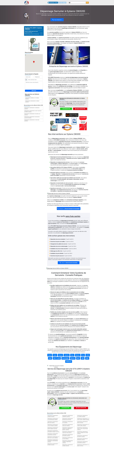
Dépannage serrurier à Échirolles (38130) (32, 114)
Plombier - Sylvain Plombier (48, 452)
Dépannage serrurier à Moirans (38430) (82, 439)
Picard (54, 355)
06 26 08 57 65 (62, 2)
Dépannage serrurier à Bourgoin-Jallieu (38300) (32, 117)
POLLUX (73, 358)
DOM (50, 358)
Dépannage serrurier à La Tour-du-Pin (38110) (68, 432)
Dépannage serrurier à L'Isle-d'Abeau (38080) (53, 425)
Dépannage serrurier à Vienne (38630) (67, 445)
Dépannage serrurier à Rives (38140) (82, 422)
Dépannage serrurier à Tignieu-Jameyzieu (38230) (67, 441)
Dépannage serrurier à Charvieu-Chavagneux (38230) (53, 440)
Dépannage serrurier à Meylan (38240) (53, 422)
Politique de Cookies (64, 450)
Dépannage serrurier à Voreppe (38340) (67, 416)
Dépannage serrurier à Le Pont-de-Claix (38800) (53, 437)
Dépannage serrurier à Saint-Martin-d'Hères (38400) (33, 111)
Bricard (60, 355)
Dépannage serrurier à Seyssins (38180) (67, 435)
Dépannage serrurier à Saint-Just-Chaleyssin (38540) (82, 428)
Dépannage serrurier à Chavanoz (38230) (82, 442)
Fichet (49, 355)
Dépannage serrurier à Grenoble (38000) (31, 108)
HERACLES (68, 361)
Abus (72, 355)
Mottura (78, 355)
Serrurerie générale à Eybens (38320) (32, 98)
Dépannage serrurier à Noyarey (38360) (82, 436)
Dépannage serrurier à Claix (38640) (67, 438)
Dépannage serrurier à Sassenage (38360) (53, 434)
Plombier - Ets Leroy (60, 452)
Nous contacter (80, 108)
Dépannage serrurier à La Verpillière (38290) (83, 425)
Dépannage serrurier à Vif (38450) (67, 422)
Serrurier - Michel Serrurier (79, 452)
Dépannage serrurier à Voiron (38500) (53, 416)
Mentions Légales (51, 450)
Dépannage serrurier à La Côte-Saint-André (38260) (83, 419)
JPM (83, 358)
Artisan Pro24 (69, 452)
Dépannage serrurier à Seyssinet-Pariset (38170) (53, 431)
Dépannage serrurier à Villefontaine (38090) (53, 419)
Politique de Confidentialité (75, 450)
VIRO (87, 358)
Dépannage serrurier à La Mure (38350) (83, 445)
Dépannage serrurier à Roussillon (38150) (67, 419)
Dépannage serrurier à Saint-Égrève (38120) (53, 428)
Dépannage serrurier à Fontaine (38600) (31, 120)
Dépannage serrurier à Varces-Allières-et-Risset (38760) (67, 428)
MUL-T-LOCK (57, 358)
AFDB (87, 355)
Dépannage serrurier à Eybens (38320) (32, 101)
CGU (57, 450)
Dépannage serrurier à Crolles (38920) (67, 425)
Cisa (83, 355)
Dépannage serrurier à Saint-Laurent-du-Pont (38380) (82, 432)
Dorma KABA (65, 358)
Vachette (66, 355)
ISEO (78, 358)
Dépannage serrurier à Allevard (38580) (82, 416)
